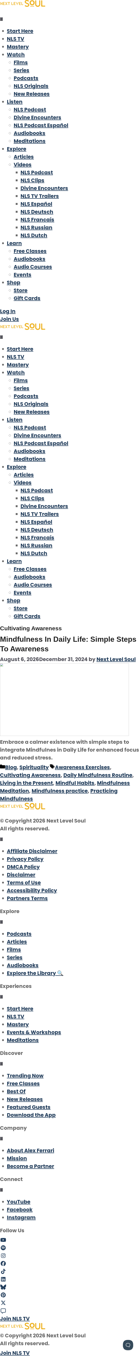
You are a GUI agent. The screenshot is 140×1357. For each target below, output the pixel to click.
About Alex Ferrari (30, 1150)
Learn (14, 243)
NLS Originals (31, 86)
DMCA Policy (23, 867)
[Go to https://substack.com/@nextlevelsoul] (70, 1311)
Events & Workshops (34, 1032)
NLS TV (15, 39)
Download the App (31, 1115)
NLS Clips (32, 180)
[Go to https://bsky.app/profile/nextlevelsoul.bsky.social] (70, 1287)
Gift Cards (27, 298)
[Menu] (1, 19)
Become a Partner (30, 1166)
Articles (24, 156)
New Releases (32, 94)
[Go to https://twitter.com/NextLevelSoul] (70, 1303)
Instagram (21, 1217)
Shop (13, 282)
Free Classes (30, 251)
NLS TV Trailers (39, 196)
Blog (11, 767)
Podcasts (26, 78)
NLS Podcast (30, 109)
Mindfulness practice (60, 791)
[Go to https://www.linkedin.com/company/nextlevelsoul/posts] (70, 1279)
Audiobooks (29, 133)
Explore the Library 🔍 (35, 973)
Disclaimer (21, 874)
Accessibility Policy (32, 890)
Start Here (20, 31)
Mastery (18, 46)
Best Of (16, 1091)
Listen (15, 101)
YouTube (18, 1201)
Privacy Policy (25, 859)
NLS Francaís (37, 219)
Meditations (30, 141)
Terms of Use (24, 882)
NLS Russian (36, 227)
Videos (23, 164)
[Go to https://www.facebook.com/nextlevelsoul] (70, 1264)
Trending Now (25, 1075)
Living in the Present (26, 783)
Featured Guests (29, 1107)
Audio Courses (33, 266)
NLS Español (36, 204)
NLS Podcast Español (41, 125)
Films (21, 62)
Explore (16, 149)
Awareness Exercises (82, 767)
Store (20, 290)
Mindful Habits (74, 783)
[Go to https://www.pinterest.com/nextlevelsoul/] (70, 1295)
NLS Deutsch (36, 211)
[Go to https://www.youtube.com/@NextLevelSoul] (70, 1240)
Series (21, 70)
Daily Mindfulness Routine (97, 775)
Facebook (20, 1209)
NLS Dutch (33, 235)
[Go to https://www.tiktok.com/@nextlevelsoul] (70, 1271)
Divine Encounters (37, 117)
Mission (17, 1158)
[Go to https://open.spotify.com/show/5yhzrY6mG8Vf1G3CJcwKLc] (70, 1248)
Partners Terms (27, 898)
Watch (16, 54)
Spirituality (34, 767)
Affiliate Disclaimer (32, 851)
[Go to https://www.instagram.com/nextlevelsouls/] (70, 1256)
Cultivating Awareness (30, 775)
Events (22, 274)
